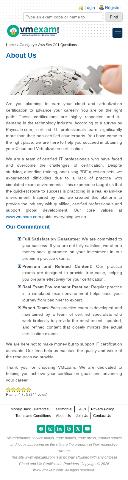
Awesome (28, 389)
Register (113, 7)
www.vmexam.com (23, 216)
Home (11, 45)
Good (18, 389)
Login (90, 7)
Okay (13, 389)
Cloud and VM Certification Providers (49, 464)
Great (23, 389)
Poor (8, 389)
